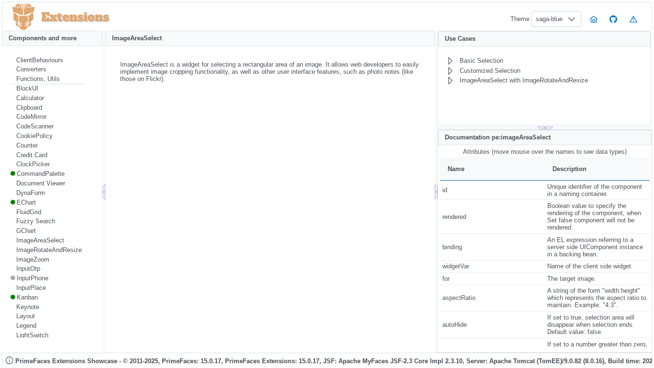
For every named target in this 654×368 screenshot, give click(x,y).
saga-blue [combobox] (549, 19)
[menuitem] (48, 60)
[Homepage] (594, 19)
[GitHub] (614, 19)
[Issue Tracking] (633, 19)
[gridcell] (492, 190)
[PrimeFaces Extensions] (23, 17)
